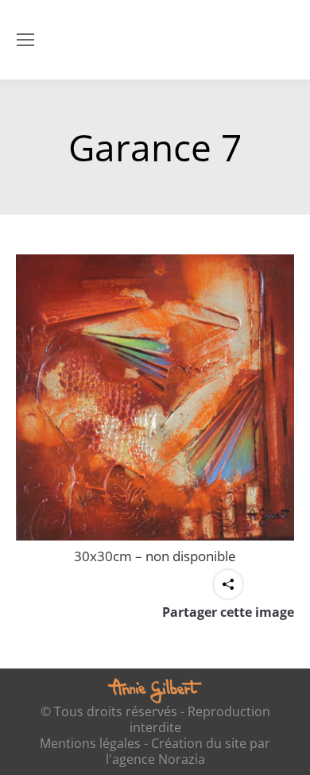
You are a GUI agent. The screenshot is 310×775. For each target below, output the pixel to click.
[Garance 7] (155, 397)
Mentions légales (90, 743)
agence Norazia (158, 759)
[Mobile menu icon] (25, 39)
